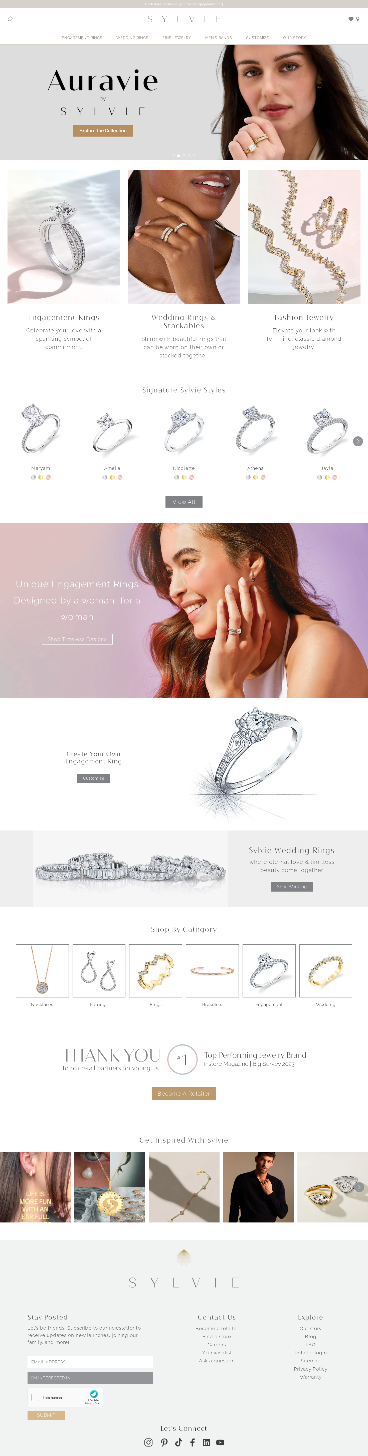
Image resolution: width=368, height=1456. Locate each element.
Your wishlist (217, 1352)
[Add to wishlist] (351, 19)
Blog (310, 1336)
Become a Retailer (183, 1093)
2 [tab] (178, 155)
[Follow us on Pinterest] (164, 1442)
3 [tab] (184, 155)
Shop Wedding (292, 886)
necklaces (42, 1004)
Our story (311, 1328)
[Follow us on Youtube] (220, 1442)
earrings (99, 1004)
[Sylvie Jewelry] (184, 19)
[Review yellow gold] (40, 477)
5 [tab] (195, 155)
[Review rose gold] (48, 477)
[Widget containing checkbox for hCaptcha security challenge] (65, 1397)
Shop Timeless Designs (77, 639)
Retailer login (311, 1352)
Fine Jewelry (176, 38)
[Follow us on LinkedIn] (206, 1442)
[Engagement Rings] (64, 237)
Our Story (294, 38)
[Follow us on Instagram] (148, 1442)
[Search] (10, 19)
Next (358, 441)
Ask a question (217, 1360)
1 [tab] (173, 155)
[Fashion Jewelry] (304, 237)
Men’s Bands (218, 38)
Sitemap (311, 1360)
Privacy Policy (310, 1369)
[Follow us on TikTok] (178, 1442)
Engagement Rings (82, 38)
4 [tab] (189, 155)
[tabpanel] (184, 102)
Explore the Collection (103, 130)
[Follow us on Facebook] (193, 1442)
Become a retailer (217, 1328)
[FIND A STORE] (357, 19)
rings (155, 1004)
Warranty (311, 1377)
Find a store (217, 1336)
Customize (257, 38)
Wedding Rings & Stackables (183, 321)
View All (184, 502)
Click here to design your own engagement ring (184, 4)
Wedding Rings (132, 38)
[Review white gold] (33, 477)
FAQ (311, 1344)
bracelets (212, 1004)
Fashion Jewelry (304, 317)
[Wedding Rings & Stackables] (184, 237)
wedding (325, 1004)
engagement (269, 1004)
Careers (217, 1344)
